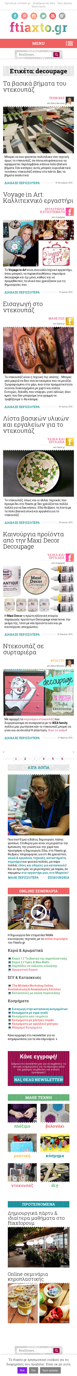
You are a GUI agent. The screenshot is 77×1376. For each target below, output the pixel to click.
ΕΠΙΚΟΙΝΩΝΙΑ (58, 877)
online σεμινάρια (56, 938)
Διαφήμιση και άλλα (44, 3)
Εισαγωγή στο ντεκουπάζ (23, 307)
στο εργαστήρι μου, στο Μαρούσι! (45, 872)
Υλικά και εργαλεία (56, 440)
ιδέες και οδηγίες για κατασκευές (42, 865)
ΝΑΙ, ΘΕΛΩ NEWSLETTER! (38, 1079)
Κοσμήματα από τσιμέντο (30, 1016)
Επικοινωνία (38, 6)
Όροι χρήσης (50, 1370)
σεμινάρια (15, 861)
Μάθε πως (56, 318)
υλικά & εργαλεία (20, 858)
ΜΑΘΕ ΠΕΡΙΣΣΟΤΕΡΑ (23, 877)
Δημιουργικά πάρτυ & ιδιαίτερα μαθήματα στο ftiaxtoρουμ (36, 1218)
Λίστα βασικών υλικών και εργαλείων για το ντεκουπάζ (36, 424)
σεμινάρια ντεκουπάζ (39, 719)
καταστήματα (56, 858)
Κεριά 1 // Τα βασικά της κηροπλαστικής (39, 958)
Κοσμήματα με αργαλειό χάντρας (35, 1023)
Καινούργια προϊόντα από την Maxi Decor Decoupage (33, 540)
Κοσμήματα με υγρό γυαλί (30, 1012)
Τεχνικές (57, 98)
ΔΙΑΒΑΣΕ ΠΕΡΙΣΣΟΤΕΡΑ (22, 183)
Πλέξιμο (22, 1126)
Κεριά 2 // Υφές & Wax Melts (30, 962)
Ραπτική (22, 1155)
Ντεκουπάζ (22, 1185)
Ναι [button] (22, 1370)
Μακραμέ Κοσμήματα (27, 1027)
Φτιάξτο (58, 661)
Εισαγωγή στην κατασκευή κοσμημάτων (40, 1009)
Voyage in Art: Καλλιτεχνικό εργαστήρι (38, 197)
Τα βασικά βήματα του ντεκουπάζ (34, 86)
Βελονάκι (55, 1126)
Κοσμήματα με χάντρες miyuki (33, 1020)
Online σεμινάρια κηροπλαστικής (28, 1276)
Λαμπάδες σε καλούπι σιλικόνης (34, 966)
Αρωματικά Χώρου (25, 969)
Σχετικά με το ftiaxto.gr (17, 3)
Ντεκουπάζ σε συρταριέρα (23, 649)
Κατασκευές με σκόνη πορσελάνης (36, 993)
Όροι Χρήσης (65, 3)
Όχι (33, 1370)
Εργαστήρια (55, 209)
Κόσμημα (55, 1155)
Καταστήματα (52, 212)
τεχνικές (39, 858)
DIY (55, 1185)
